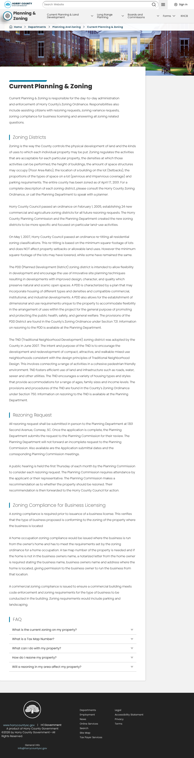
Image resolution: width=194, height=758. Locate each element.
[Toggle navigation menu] (163, 4)
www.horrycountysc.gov (19, 725)
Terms (118, 723)
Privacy (119, 719)
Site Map (85, 732)
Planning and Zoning (66, 27)
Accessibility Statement (129, 714)
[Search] (153, 4)
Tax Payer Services (91, 737)
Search (84, 728)
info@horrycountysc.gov (32, 748)
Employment (87, 714)
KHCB (184, 16)
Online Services (89, 723)
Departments (37, 27)
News (83, 719)
